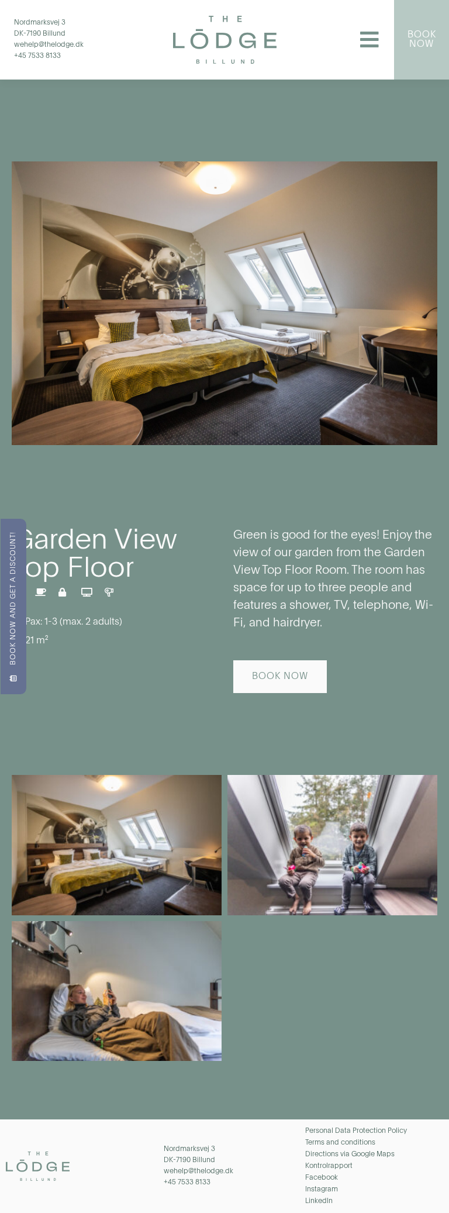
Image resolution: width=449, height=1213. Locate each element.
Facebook (321, 1177)
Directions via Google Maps (350, 1154)
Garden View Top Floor (94, 555)
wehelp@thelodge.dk (49, 45)
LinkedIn (319, 1201)
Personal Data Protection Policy (356, 1131)
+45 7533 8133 (37, 56)
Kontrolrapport (329, 1166)
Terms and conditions (340, 1142)
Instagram (321, 1189)
